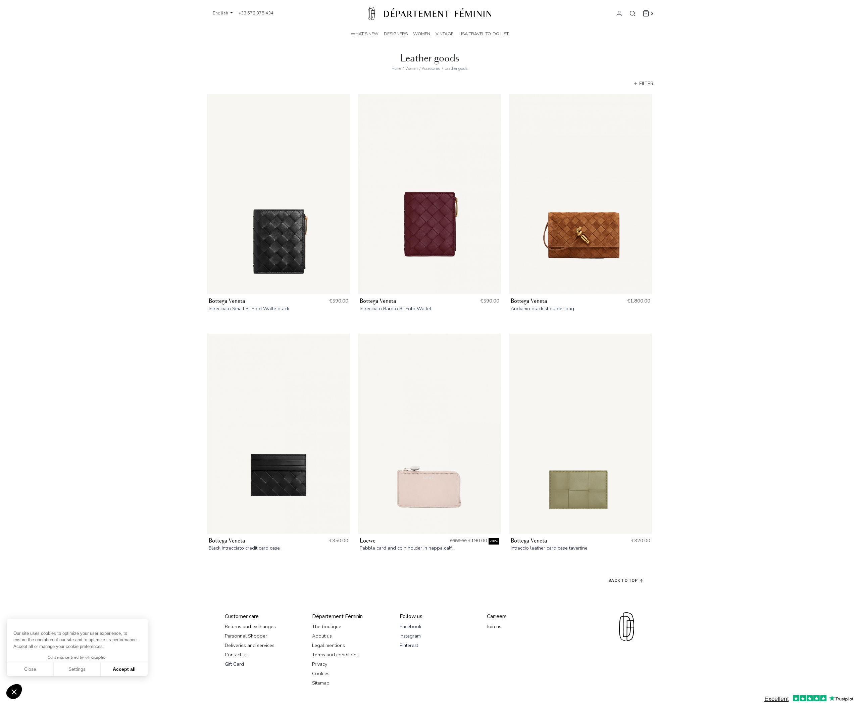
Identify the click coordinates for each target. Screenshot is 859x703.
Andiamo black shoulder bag (542, 308)
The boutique (326, 626)
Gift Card (234, 664)
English (221, 13)
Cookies (321, 673)
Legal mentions (328, 645)
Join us (494, 626)
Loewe (367, 540)
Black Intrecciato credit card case (244, 548)
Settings (77, 669)
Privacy (319, 664)
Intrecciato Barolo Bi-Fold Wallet (395, 308)
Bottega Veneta (227, 300)
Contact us (236, 654)
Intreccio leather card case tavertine (549, 548)
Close (30, 669)
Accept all (124, 669)
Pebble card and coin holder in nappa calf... (407, 548)
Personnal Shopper (246, 635)
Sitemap (321, 682)
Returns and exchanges (250, 626)
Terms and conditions (335, 654)
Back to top (623, 580)
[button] (14, 692)
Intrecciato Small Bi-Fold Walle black (249, 308)
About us (322, 635)
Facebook (410, 626)
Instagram (410, 635)
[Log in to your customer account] (619, 13)
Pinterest (409, 645)
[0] (646, 13)
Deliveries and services (249, 645)
